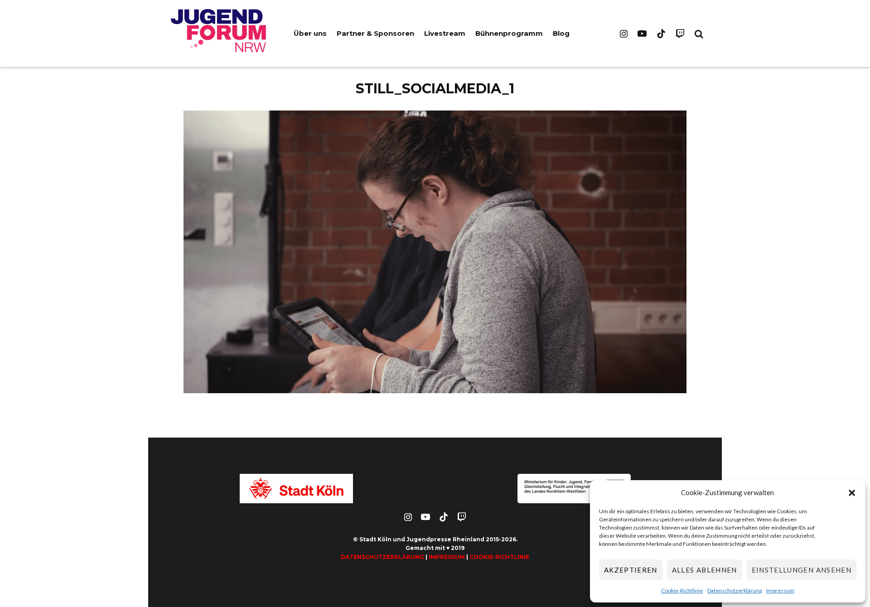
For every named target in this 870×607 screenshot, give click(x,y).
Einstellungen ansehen (801, 570)
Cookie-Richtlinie (682, 590)
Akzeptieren (630, 570)
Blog (561, 33)
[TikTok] (661, 33)
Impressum (780, 590)
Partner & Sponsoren (375, 33)
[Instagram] (624, 33)
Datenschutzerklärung (734, 590)
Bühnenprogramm (509, 33)
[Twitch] (680, 33)
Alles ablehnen (704, 570)
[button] (851, 492)
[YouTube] (642, 33)
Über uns (310, 33)
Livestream (444, 33)
